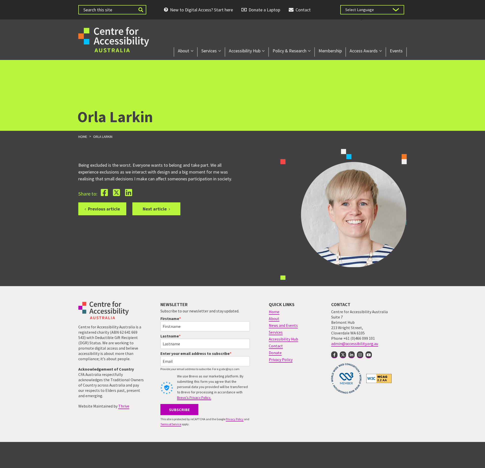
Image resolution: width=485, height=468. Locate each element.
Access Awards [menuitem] (364, 51)
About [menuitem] (183, 51)
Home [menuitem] (274, 311)
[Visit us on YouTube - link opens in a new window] (369, 354)
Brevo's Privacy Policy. (194, 397)
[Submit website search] (141, 10)
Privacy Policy (235, 419)
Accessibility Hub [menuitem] (244, 51)
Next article (155, 209)
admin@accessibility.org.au (354, 343)
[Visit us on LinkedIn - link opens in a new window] (351, 354)
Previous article (104, 209)
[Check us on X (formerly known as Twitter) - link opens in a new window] (343, 354)
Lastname (169, 335)
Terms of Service (170, 424)
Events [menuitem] (396, 51)
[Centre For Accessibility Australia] (113, 39)
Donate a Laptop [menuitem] (264, 10)
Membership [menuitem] (330, 51)
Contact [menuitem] (303, 10)
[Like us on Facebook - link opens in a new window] (334, 354)
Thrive (123, 406)
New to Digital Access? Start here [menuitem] (201, 10)
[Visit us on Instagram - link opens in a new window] (360, 354)
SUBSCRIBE (179, 409)
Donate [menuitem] (275, 352)
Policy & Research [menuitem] (289, 51)
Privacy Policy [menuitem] (281, 359)
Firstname (169, 318)
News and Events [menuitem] (283, 325)
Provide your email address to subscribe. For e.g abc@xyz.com (199, 369)
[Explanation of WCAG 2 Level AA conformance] (379, 378)
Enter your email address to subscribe (195, 353)
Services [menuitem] (209, 51)
